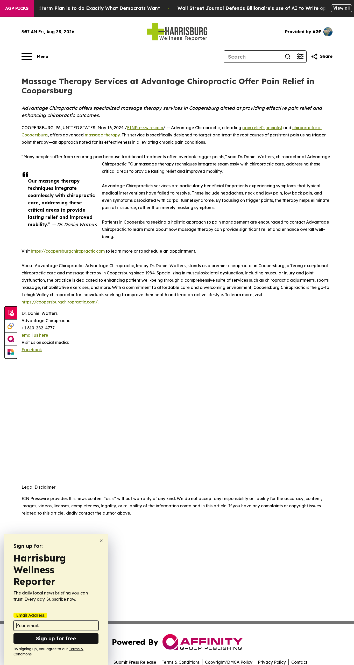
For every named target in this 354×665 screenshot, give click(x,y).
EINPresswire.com (145, 127)
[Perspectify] (11, 326)
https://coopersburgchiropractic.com (68, 251)
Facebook (32, 349)
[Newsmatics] (11, 351)
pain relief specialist (262, 127)
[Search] (287, 57)
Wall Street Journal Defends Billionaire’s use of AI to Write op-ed (256, 8)
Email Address (30, 615)
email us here (35, 335)
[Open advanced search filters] (300, 57)
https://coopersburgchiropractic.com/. (61, 301)
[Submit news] (11, 313)
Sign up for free (56, 638)
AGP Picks (17, 8)
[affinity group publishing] (11, 338)
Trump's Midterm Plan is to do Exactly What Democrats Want (86, 8)
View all (341, 8)
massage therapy (102, 134)
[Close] (101, 540)
